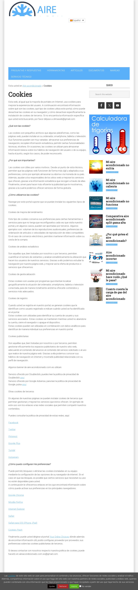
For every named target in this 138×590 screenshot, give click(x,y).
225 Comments (112, 171)
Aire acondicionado (32, 84)
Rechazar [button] (63, 586)
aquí (22, 376)
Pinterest (12, 435)
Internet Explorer (16, 507)
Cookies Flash (15, 528)
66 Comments (112, 189)
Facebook (13, 421)
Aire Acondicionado (35, 8)
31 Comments (112, 261)
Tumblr (11, 449)
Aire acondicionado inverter (115, 254)
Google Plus (14, 442)
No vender (86, 586)
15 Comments (112, 301)
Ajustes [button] (52, 586)
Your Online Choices (59, 535)
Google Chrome (16, 493)
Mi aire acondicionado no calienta (117, 182)
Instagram (13, 455)
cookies (11, 576)
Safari (11, 514)
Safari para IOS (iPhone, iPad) (22, 521)
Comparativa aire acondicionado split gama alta (117, 218)
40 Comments (112, 225)
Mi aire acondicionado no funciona (117, 200)
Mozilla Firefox (15, 500)
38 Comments (112, 243)
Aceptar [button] (74, 586)
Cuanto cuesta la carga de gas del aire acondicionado (117, 292)
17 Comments (112, 283)
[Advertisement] (69, 45)
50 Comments (112, 207)
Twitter (11, 428)
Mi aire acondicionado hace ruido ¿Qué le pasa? (116, 274)
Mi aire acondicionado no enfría (117, 164)
